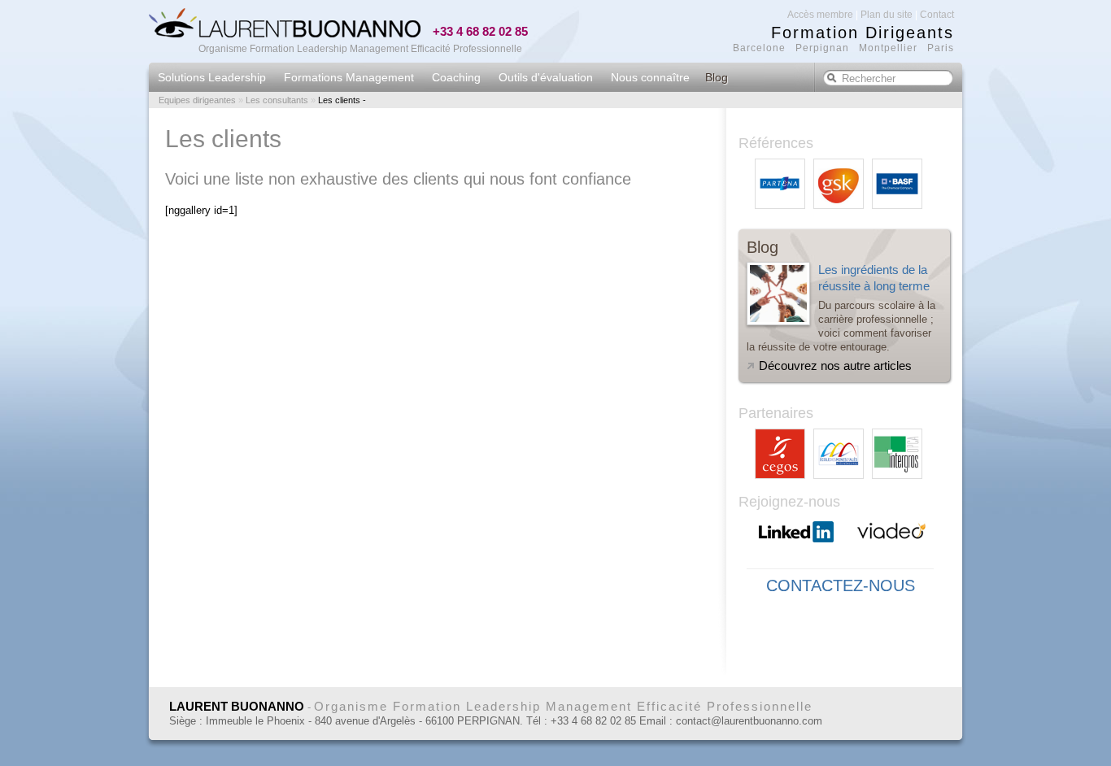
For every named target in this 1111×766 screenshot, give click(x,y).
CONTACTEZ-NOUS (840, 585)
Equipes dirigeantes (197, 100)
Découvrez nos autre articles (835, 365)
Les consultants (277, 100)
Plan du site (886, 14)
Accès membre (820, 14)
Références (775, 143)
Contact (937, 14)
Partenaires (775, 413)
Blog (716, 77)
